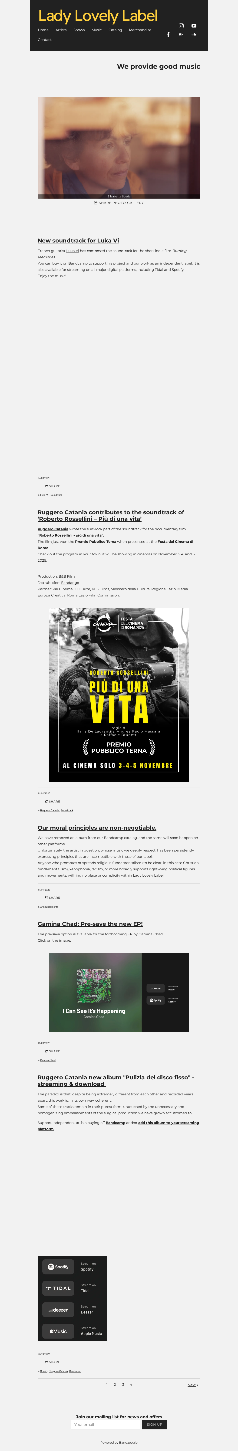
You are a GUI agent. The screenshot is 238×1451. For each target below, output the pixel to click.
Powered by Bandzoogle (119, 1442)
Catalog (115, 30)
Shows (79, 30)
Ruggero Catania (49, 810)
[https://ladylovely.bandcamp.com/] (181, 34)
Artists (61, 30)
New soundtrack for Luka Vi (78, 240)
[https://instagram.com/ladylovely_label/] (181, 25)
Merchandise (140, 30)
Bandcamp (75, 1371)
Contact (45, 39)
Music (97, 30)
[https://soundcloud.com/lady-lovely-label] (194, 34)
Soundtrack (56, 495)
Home (43, 30)
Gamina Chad (48, 1060)
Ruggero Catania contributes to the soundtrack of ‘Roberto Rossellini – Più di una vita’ (111, 515)
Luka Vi (72, 251)
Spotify (43, 1371)
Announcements (49, 906)
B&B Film (67, 576)
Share (54, 486)
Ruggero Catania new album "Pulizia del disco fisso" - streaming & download (116, 1080)
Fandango (70, 582)
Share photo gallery (121, 203)
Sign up (154, 1424)
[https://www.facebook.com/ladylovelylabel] (168, 34)
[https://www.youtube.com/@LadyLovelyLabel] (194, 25)
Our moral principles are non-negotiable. (97, 827)
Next (192, 1385)
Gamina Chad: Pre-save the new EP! (90, 923)
